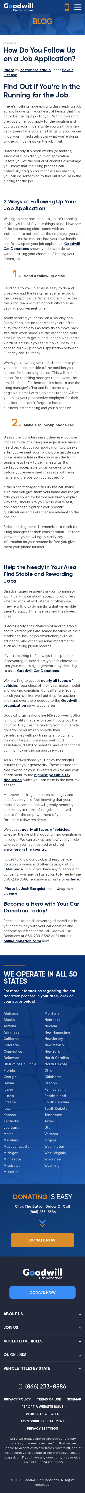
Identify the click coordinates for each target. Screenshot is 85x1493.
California (12, 1039)
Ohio (48, 1070)
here (75, 879)
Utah (48, 1127)
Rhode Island (55, 1096)
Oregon (50, 1083)
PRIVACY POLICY (17, 1399)
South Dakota (56, 1108)
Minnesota (12, 1159)
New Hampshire (57, 1032)
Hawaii (9, 1083)
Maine (8, 1134)
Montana (52, 1013)
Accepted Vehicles (23, 1341)
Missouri (10, 1172)
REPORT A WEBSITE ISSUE (42, 1407)
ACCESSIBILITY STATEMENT (43, 1421)
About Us (13, 1313)
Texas (49, 1121)
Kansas (10, 1115)
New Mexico (54, 1045)
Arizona (10, 1026)
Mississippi (12, 1165)
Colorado (11, 1045)
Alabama (11, 1013)
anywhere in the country (25, 849)
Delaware (11, 1058)
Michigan (11, 1153)
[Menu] (77, 7)
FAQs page (13, 869)
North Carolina (56, 1058)
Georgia (10, 1077)
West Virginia (55, 1153)
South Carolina (56, 1102)
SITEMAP (74, 1399)
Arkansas (11, 1032)
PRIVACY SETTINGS (42, 1429)
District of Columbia (20, 1064)
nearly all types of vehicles (45, 829)
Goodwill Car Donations (38, 670)
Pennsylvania (55, 1089)
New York (52, 1051)
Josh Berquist (33, 888)
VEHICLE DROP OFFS (42, 1414)
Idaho (8, 1089)
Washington (54, 1146)
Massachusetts (16, 1146)
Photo (9, 70)
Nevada (50, 1026)
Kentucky (11, 1121)
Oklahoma (52, 1077)
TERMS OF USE (49, 1399)
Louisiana (11, 1127)
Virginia (50, 1140)
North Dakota (55, 1064)
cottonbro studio (35, 70)
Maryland (11, 1140)
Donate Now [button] (42, 1240)
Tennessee (53, 1115)
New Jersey (53, 1039)
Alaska (9, 1020)
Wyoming (52, 1165)
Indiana (10, 1102)
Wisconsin (52, 1159)
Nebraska (52, 1020)
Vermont (51, 1134)
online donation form (22, 941)
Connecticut (14, 1051)
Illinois (9, 1096)
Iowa (7, 1108)
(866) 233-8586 (43, 1212)
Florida (9, 1070)
